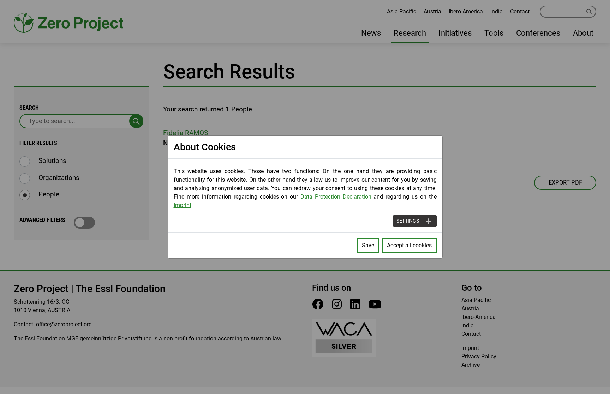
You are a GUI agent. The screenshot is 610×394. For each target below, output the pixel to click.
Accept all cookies (409, 245)
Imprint (182, 205)
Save (368, 245)
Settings (407, 221)
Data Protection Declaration (335, 196)
